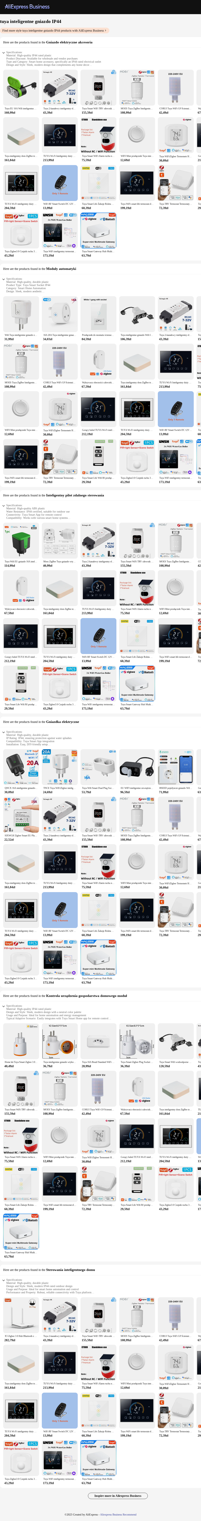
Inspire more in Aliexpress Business (117, 1495)
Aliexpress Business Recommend (118, 1514)
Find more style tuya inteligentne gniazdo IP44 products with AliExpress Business (53, 30)
